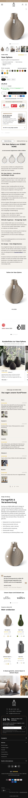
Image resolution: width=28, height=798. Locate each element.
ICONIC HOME (15, 796)
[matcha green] (7, 73)
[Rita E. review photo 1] (4, 414)
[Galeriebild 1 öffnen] (10, 686)
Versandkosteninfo (23, 792)
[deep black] (25, 71)
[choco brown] (23, 71)
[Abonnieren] (23, 728)
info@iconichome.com (14, 713)
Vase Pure (20, 656)
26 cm (8, 79)
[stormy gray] (12, 71)
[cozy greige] (2, 71)
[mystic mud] (15, 71)
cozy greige (14, 309)
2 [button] (12, 486)
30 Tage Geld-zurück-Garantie (10, 98)
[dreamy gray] (10, 71)
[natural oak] (7, 71)
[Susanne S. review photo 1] (4, 432)
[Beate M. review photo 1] (4, 479)
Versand (9, 85)
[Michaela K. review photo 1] (4, 463)
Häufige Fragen (4, 747)
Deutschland (17, 88)
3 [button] (14, 486)
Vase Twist (20, 630)
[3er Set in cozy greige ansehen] (21, 118)
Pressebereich (4, 754)
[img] (4, 403)
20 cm (3, 79)
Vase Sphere (7, 630)
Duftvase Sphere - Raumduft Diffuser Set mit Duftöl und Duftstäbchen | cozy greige (7, 656)
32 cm (13, 79)
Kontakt (3, 749)
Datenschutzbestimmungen (7, 731)
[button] (2, 4)
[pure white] (5, 71)
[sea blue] (2, 73)
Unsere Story (4, 752)
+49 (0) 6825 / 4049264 (15, 711)
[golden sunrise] (5, 73)
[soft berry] (20, 71)
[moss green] (17, 71)
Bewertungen (4, 745)
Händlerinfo (4, 756)
